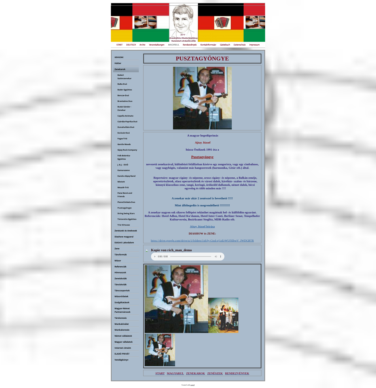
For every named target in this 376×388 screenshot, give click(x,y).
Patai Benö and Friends (125, 195)
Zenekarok (120, 69)
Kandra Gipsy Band (126, 176)
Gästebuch (225, 44)
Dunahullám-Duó (126, 127)
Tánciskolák (121, 284)
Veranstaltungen (156, 44)
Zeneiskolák (121, 278)
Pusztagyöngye (125, 207)
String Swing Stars (126, 213)
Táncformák (121, 254)
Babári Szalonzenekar (124, 77)
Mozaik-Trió (123, 187)
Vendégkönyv (121, 359)
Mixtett (121, 181)
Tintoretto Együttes (127, 219)
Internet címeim (123, 347)
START (119, 44)
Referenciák (120, 266)
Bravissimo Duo (125, 101)
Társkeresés (121, 318)
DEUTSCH (131, 44)
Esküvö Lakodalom (124, 242)
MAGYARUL (173, 44)
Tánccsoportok (122, 290)
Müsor (118, 260)
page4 (192, 385)
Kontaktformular (208, 44)
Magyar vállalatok (124, 341)
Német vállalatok (123, 335)
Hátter (118, 63)
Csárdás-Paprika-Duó (127, 121)
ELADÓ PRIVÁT (122, 353)
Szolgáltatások (122, 302)
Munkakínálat (122, 324)
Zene (117, 248)
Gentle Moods (124, 144)
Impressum (254, 44)
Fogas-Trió (122, 138)
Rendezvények (190, 44)
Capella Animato (125, 115)
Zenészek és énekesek (126, 230)
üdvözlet (119, 57)
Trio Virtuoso (124, 224)
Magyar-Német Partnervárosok (122, 310)
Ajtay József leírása (202, 226)
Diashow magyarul (124, 236)
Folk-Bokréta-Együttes (124, 157)
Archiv (142, 44)
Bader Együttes (125, 89)
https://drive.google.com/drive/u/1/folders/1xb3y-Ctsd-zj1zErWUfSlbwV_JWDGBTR (202, 240)
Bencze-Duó (123, 95)
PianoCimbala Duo (126, 202)
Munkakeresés (122, 329)
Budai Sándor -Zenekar (124, 108)
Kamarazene (124, 170)
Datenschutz (240, 44)
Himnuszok (120, 272)
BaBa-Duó (122, 84)
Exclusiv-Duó (124, 132)
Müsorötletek (121, 296)
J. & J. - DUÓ (123, 164)
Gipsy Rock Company (127, 150)
